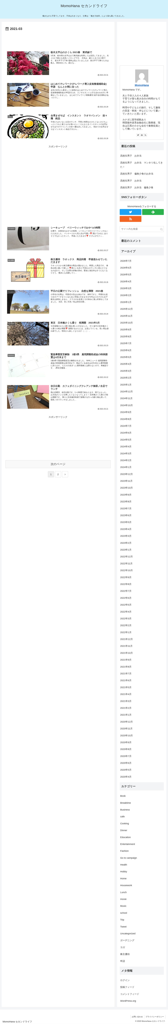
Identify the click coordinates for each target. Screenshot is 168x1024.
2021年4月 (126, 694)
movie (123, 899)
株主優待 (125, 954)
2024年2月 (126, 460)
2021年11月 (126, 646)
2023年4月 (126, 529)
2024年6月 (126, 432)
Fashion (124, 851)
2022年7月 (126, 591)
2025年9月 (126, 329)
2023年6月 (126, 515)
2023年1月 (126, 549)
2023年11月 (126, 481)
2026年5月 (126, 274)
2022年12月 (126, 556)
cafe (122, 816)
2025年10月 (126, 322)
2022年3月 (126, 618)
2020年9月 (126, 742)
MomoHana (142, 85)
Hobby (123, 871)
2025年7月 (126, 343)
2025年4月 (126, 364)
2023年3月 (126, 536)
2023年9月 (126, 494)
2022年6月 (126, 598)
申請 (122, 961)
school (123, 913)
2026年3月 (126, 288)
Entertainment (127, 844)
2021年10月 (126, 653)
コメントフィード (129, 994)
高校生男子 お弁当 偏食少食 (136, 187)
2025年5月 (126, 357)
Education (125, 837)
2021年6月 (126, 680)
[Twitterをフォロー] (138, 135)
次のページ (58, 464)
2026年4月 (126, 281)
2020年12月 (126, 721)
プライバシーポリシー (155, 1017)
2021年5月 (126, 687)
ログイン (125, 980)
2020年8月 (126, 749)
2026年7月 (126, 261)
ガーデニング (127, 940)
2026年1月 (126, 302)
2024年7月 (126, 426)
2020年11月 (126, 728)
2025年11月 (126, 316)
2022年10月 (126, 570)
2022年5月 (126, 604)
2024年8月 (126, 419)
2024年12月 (126, 391)
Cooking (124, 823)
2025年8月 (126, 336)
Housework (126, 885)
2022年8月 (126, 584)
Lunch (123, 892)
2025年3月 (126, 371)
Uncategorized (127, 933)
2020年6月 (126, 763)
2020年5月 (126, 769)
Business (125, 809)
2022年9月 (126, 577)
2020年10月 (126, 735)
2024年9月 (126, 412)
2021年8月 (126, 666)
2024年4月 (126, 446)
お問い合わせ (137, 1017)
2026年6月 (126, 267)
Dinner (123, 830)
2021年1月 (126, 714)
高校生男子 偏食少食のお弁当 (136, 173)
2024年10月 (126, 405)
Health (123, 864)
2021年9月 (126, 659)
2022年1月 (126, 632)
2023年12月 (126, 474)
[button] (161, 229)
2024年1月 (126, 467)
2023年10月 (126, 487)
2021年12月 (126, 639)
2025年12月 (126, 309)
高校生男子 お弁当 (130, 155)
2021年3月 (126, 701)
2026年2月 (126, 295)
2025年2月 (126, 377)
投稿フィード (127, 987)
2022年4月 (126, 611)
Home (123, 878)
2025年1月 (126, 384)
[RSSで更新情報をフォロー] (145, 135)
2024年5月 (126, 439)
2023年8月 (126, 501)
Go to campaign (128, 858)
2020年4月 (126, 776)
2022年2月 (126, 625)
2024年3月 (126, 453)
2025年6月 (126, 350)
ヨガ (122, 947)
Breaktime (125, 803)
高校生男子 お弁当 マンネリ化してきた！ (141, 164)
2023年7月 (126, 508)
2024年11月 (126, 398)
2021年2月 (126, 708)
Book (123, 796)
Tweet (123, 926)
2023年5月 (126, 522)
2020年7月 (126, 756)
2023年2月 (126, 543)
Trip (122, 919)
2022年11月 (126, 563)
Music (123, 906)
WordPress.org (128, 1001)
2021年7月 (126, 673)
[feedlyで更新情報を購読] (141, 135)
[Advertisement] (58, 39)
